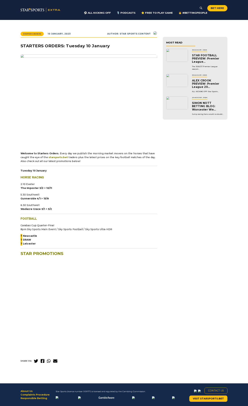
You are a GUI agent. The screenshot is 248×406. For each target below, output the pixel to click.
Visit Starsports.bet (208, 398)
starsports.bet (58, 157)
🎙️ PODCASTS (126, 12)
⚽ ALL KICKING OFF (97, 12)
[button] (89, 336)
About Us (27, 391)
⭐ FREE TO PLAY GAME (157, 12)
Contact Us (216, 390)
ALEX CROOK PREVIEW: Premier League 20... (205, 84)
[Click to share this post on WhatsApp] (49, 361)
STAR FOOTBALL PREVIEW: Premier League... (205, 58)
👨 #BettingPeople (192, 12)
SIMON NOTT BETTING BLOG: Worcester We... (204, 106)
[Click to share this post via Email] (55, 361)
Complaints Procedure (35, 394)
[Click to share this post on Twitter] (36, 361)
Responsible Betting (34, 398)
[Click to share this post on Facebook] (43, 361)
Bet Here (217, 8)
